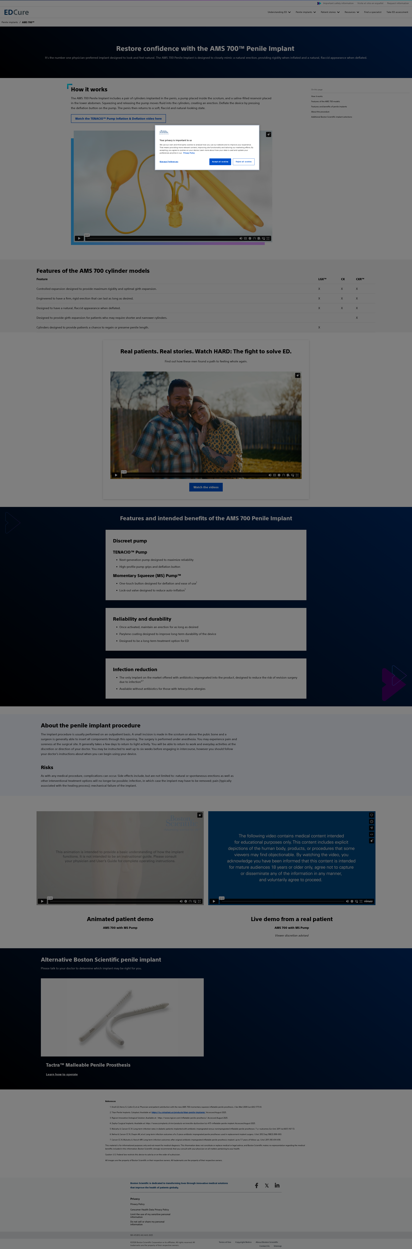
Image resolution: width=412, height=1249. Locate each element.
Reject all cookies (244, 161)
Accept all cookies (220, 161)
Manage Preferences (169, 161)
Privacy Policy (189, 153)
